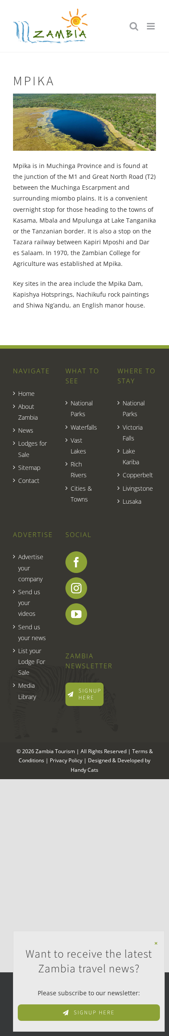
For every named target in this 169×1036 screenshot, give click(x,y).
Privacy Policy (66, 760)
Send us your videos (29, 603)
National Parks (82, 408)
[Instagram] (76, 588)
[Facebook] (76, 562)
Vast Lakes (78, 445)
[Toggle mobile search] (134, 26)
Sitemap (29, 467)
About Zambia (28, 411)
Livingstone (137, 488)
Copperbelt (137, 475)
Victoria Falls (133, 432)
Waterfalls (84, 427)
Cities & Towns (81, 493)
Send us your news (32, 632)
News (25, 430)
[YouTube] (76, 614)
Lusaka (132, 501)
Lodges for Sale (32, 448)
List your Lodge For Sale (31, 662)
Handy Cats (84, 770)
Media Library (27, 690)
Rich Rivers (79, 469)
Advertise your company (30, 568)
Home (26, 393)
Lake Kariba (131, 456)
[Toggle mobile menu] (151, 26)
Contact (28, 480)
